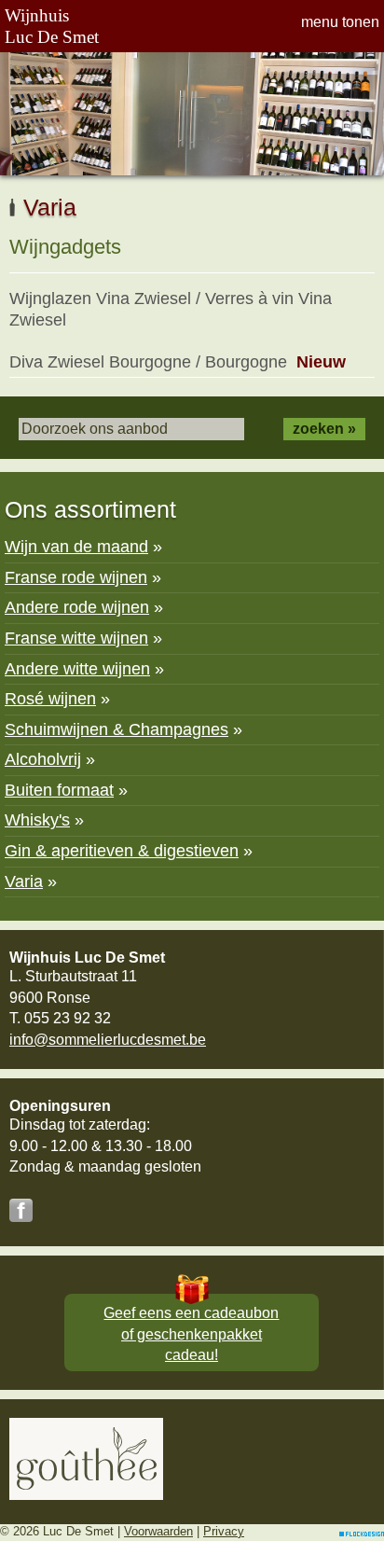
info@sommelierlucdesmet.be (107, 1040)
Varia (24, 881)
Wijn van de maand (76, 546)
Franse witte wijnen (76, 638)
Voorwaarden (158, 1531)
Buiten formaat (59, 790)
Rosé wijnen (50, 698)
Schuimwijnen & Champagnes (116, 729)
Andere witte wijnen (77, 668)
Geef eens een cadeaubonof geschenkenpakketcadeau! (191, 1334)
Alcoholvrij (43, 759)
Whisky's (37, 820)
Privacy (223, 1531)
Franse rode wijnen (76, 577)
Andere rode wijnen (77, 607)
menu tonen (340, 22)
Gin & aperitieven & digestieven (122, 850)
